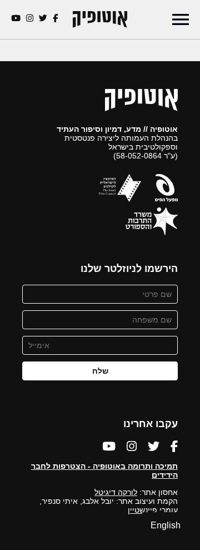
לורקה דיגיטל (115, 492)
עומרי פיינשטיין (153, 510)
